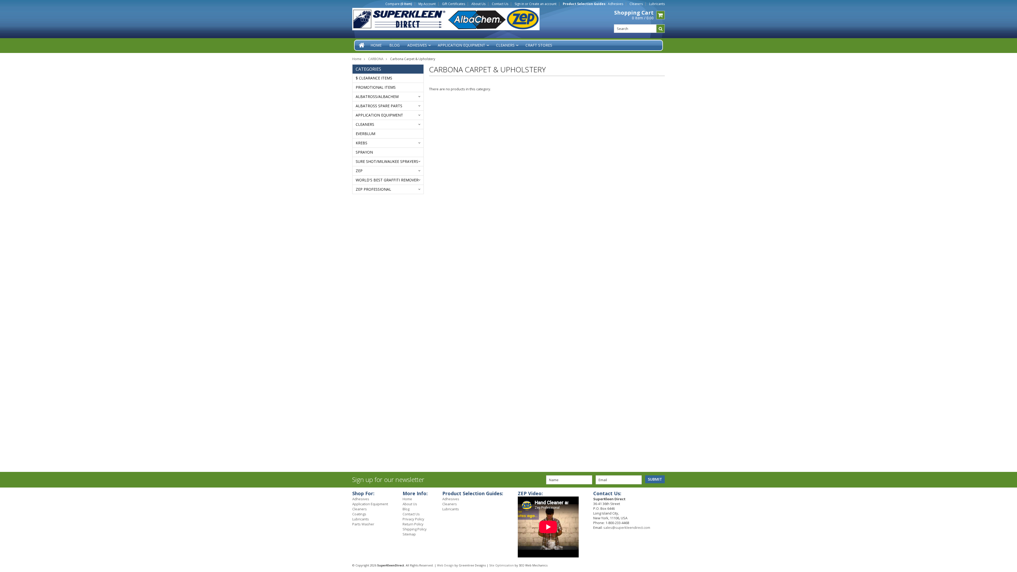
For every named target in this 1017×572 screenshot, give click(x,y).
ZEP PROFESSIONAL (373, 189)
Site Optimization (501, 565)
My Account (427, 4)
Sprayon (364, 152)
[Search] (660, 28)
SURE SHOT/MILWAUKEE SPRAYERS (387, 161)
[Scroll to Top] (1009, 494)
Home (357, 59)
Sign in (519, 4)
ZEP (359, 170)
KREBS (361, 142)
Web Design (445, 565)
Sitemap (409, 534)
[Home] (362, 45)
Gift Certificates (453, 4)
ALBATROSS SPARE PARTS (379, 105)
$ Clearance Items (374, 78)
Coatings (359, 514)
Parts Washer (363, 524)
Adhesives (615, 4)
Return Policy (413, 524)
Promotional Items (376, 87)
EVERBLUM (365, 133)
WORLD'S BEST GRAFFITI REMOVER (387, 179)
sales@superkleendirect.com (626, 527)
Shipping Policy (415, 529)
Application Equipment (379, 115)
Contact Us (500, 4)
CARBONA (375, 59)
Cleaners (636, 4)
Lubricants (657, 4)
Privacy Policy (413, 519)
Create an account (542, 4)
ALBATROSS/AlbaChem (377, 96)
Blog (406, 509)
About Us (478, 4)
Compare (398, 4)
